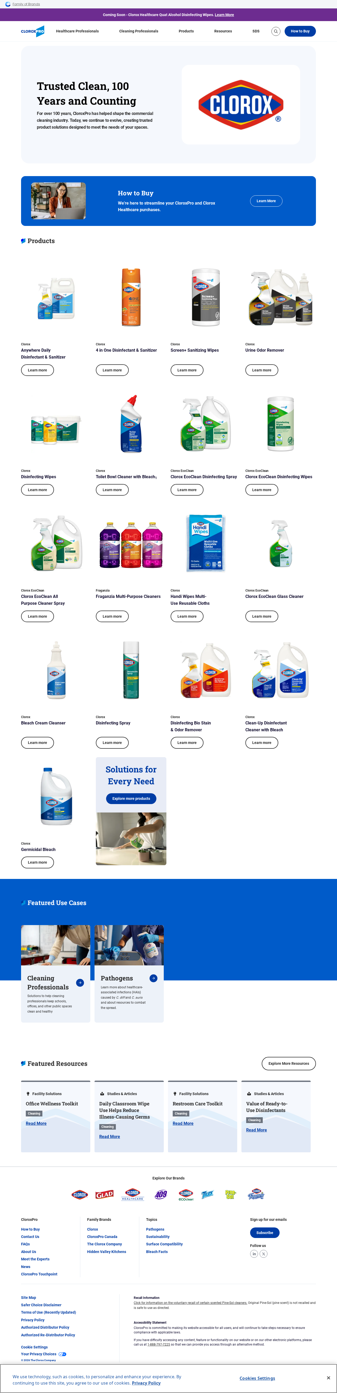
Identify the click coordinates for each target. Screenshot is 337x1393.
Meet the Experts (35, 1259)
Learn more (37, 370)
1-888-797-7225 (158, 1344)
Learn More (224, 15)
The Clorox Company (104, 1244)
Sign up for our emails (268, 1219)
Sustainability (158, 1237)
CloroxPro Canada (102, 1237)
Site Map (28, 1297)
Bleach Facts (157, 1252)
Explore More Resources (289, 1063)
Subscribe (264, 1233)
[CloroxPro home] (32, 31)
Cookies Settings (257, 1378)
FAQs (25, 1244)
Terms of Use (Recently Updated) (48, 1312)
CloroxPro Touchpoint (39, 1274)
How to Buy (300, 31)
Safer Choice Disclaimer (41, 1305)
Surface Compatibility (164, 1244)
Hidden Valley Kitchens (106, 1252)
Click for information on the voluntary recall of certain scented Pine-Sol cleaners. (190, 1303)
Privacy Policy (32, 1320)
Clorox (92, 1229)
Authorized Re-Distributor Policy (48, 1335)
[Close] (328, 1378)
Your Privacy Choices (38, 1354)
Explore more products (131, 798)
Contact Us (30, 1237)
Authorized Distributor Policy (45, 1327)
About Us (28, 1252)
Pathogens (155, 1229)
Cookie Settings (34, 1347)
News (25, 1267)
